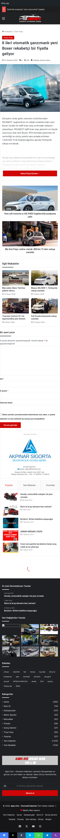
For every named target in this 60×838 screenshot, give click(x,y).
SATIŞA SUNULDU (20, 681)
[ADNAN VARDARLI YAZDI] (10, 535)
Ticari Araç (18, 31)
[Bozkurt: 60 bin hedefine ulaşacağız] (10, 523)
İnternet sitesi (6, 403)
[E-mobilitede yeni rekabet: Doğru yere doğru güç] (30, 640)
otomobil (26, 677)
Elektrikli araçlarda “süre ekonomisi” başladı (26, 9)
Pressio (7, 723)
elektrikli (16, 672)
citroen (6, 672)
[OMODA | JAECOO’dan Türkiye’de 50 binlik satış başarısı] (30, 629)
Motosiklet (8, 719)
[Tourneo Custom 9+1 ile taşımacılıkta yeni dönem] (15, 305)
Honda (32, 672)
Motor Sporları (10, 715)
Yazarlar (7, 736)
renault (6, 681)
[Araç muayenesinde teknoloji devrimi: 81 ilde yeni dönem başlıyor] (30, 651)
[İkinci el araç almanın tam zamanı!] (10, 510)
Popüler (9, 485)
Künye (41, 819)
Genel (6, 702)
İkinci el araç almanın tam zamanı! (36, 507)
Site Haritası (31, 819)
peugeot (47, 677)
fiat (25, 672)
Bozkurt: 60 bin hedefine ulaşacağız (36, 519)
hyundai (42, 672)
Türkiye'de (8, 686)
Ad (2, 379)
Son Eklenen (29, 485)
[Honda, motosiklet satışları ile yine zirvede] (10, 498)
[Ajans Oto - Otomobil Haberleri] (30, 18)
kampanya (8, 677)
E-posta (4, 391)
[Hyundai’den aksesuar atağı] (11, 651)
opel (17, 677)
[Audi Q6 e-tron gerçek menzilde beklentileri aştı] (11, 629)
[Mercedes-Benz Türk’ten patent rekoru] (15, 277)
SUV (42, 681)
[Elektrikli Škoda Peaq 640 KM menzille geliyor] (49, 651)
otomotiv (37, 677)
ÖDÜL (18, 686)
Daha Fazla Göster (29, 173)
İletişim (48, 819)
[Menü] (3, 19)
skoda (34, 681)
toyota (50, 681)
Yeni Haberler (10, 741)
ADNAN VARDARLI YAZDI (31, 531)
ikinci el (52, 672)
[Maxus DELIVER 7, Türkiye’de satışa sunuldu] (44, 277)
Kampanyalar (10, 710)
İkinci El (7, 706)
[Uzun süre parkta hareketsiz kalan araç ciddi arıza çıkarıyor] (10, 548)
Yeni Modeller (10, 745)
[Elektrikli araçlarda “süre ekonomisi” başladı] (49, 640)
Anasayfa (8, 31)
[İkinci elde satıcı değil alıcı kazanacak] (49, 629)
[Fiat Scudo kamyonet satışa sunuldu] (44, 305)
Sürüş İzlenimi (10, 728)
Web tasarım (34, 810)
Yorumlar (50, 485)
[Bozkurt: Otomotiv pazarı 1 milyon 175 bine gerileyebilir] (11, 640)
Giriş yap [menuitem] (5, 3)
